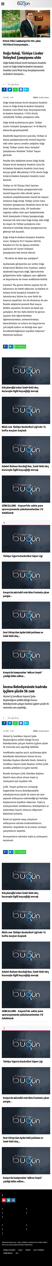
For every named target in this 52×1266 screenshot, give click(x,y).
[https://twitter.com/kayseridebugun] (9, 1200)
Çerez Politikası (38, 1250)
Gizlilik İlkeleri (8, 1253)
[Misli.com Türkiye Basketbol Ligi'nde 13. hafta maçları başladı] (26, 410)
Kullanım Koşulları (9, 1250)
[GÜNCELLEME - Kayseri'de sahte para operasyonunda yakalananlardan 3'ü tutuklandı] (26, 489)
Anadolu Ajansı (44, 98)
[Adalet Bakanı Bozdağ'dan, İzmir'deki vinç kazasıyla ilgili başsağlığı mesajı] (26, 450)
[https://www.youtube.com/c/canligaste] (4, 1200)
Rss (17, 1253)
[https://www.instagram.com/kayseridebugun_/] (13, 1200)
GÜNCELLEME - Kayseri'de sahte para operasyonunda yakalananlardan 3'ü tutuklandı (22, 509)
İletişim (27, 1250)
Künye (20, 1250)
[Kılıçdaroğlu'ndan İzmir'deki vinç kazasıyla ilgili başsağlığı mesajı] (26, 371)
